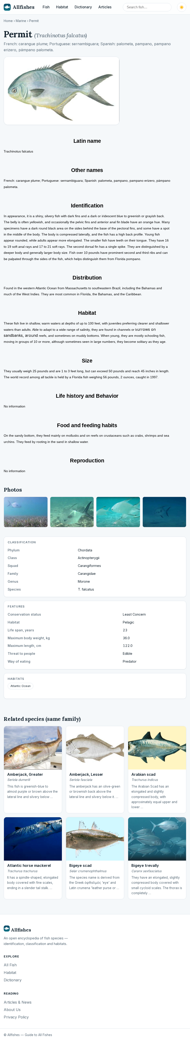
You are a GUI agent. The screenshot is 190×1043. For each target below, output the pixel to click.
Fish (46, 7)
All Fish (10, 965)
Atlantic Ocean (20, 686)
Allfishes (23, 7)
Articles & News (18, 1002)
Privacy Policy (16, 1017)
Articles (104, 7)
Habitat (62, 7)
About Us (12, 1009)
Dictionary (83, 7)
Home (8, 21)
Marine (21, 21)
